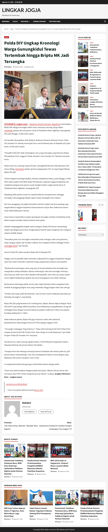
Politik (8, 502)
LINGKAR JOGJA (21, 10)
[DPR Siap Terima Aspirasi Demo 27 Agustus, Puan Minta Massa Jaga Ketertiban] (16, 497)
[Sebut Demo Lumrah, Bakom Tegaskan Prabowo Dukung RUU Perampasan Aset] (41, 497)
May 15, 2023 (38, 390)
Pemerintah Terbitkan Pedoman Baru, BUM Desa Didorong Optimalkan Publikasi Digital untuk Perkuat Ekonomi (83, 47)
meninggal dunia (10, 246)
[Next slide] (102, 205)
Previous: (21, 425)
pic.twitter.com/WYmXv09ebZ (16, 384)
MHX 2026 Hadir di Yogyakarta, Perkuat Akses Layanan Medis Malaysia (83, 75)
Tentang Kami (54, 21)
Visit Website (29, 411)
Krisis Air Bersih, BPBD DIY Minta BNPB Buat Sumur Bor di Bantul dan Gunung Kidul (83, 116)
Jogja (15, 21)
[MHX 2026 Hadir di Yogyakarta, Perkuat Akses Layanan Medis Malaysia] (61, 451)
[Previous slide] (99, 205)
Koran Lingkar (39, 21)
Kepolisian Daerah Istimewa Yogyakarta (45, 124)
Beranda (5, 21)
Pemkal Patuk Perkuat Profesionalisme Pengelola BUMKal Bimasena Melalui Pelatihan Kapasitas (36, 465)
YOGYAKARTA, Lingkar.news (16, 124)
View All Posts (46, 411)
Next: (55, 425)
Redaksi (9, 67)
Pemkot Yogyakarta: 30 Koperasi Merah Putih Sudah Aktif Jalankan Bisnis (83, 88)
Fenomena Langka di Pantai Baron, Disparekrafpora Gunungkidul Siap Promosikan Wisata (83, 102)
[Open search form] (105, 21)
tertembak (8, 130)
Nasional (24, 21)
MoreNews (61, 529)
